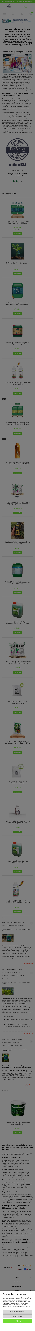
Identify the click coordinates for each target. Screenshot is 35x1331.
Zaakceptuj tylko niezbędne (17, 1311)
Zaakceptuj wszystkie (18, 1321)
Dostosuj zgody (17, 1316)
